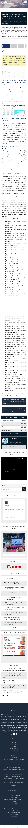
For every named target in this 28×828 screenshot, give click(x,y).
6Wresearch (10, 827)
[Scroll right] (26, 46)
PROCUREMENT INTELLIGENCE (14, 774)
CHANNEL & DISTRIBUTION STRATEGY (14, 773)
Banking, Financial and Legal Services (14, 808)
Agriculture (14, 816)
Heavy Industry (14, 797)
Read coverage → (8, 517)
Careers (14, 746)
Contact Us (14, 757)
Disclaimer (14, 755)
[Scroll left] (2, 46)
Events (14, 744)
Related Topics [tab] (21, 46)
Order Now (14, 433)
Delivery (14, 752)
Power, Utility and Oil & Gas (14, 795)
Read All (5, 695)
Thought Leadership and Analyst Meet (14, 759)
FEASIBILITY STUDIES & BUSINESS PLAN (14, 769)
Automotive (14, 805)
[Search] (22, 2)
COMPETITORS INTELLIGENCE (14, 771)
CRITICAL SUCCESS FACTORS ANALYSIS (14, 782)
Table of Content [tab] (14, 46)
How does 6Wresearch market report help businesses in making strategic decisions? (14, 401)
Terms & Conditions (14, 750)
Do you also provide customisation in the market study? (14, 410)
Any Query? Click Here (14, 446)
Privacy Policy (14, 748)
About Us (14, 742)
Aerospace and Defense (14, 790)
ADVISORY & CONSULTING (14, 767)
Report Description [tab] (6, 46)
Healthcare (14, 803)
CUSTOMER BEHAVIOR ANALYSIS (14, 776)
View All (14, 555)
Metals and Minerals (14, 810)
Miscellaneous (14, 814)
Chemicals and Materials (14, 792)
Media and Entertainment (14, 812)
